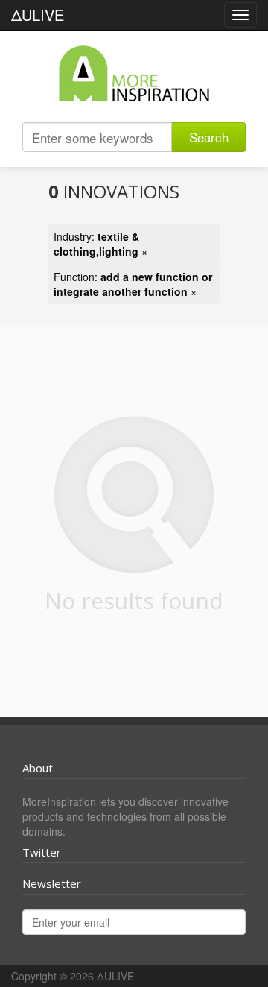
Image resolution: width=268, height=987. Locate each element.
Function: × (133, 284)
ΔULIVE (37, 14)
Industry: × (100, 244)
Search (209, 136)
